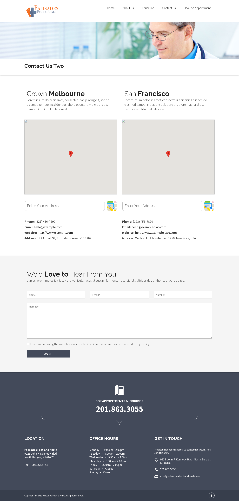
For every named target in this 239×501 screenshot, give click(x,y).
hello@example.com (48, 227)
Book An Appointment (197, 8)
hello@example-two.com (148, 227)
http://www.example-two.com (156, 232)
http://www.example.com (55, 232)
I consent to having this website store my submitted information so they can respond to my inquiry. (90, 344)
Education (148, 8)
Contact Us (169, 8)
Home (110, 8)
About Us (128, 8)
